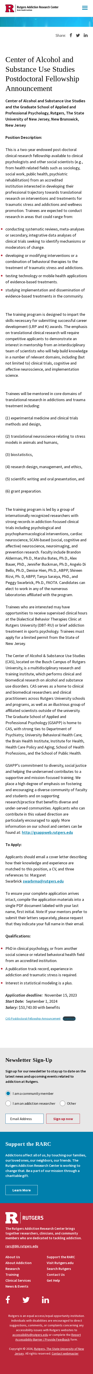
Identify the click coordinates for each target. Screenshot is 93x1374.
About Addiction (18, 1262)
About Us (12, 1257)
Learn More (21, 1190)
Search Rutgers (59, 1268)
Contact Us (56, 1274)
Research (12, 1268)
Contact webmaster (65, 1353)
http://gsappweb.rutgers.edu (47, 832)
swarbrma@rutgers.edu (43, 881)
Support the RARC (61, 1257)
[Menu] (85, 8)
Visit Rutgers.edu (60, 1262)
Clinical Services (18, 1280)
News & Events (16, 1286)
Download (69, 1018)
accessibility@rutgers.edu (30, 1335)
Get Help (53, 1280)
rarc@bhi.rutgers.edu (21, 1246)
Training (12, 1274)
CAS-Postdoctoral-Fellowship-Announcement (32, 1018)
